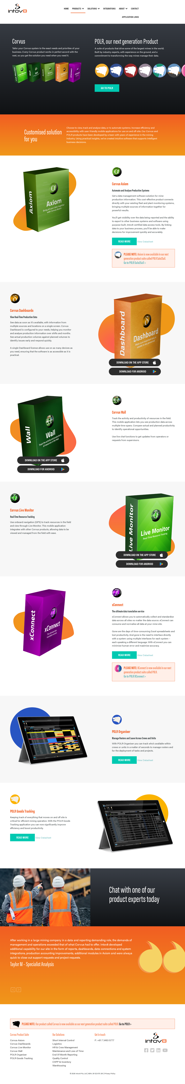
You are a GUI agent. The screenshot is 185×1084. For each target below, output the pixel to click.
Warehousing (59, 1065)
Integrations (109, 8)
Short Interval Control (63, 1040)
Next (19, 990)
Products (76, 8)
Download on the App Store (132, 362)
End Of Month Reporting (64, 1054)
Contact (135, 8)
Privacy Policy (109, 1073)
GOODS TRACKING (102, 73)
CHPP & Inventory (61, 1061)
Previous (13, 990)
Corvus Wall (16, 1051)
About (122, 8)
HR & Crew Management (65, 1047)
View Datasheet (145, 241)
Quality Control (60, 1058)
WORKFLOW (145, 73)
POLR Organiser (18, 1054)
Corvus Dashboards (20, 1043)
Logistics (57, 1043)
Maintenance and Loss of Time (68, 1051)
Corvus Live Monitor (20, 1047)
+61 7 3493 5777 (105, 1040)
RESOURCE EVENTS (131, 73)
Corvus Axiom (17, 1040)
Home (66, 8)
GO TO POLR (107, 88)
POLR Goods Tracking (21, 1058)
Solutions (92, 8)
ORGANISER (116, 73)
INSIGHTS (159, 73)
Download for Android (132, 371)
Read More (124, 241)
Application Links (130, 17)
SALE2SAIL (174, 73)
